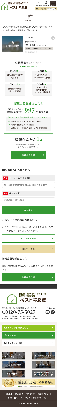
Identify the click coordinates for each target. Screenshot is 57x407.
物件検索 (39, 5)
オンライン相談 (14, 343)
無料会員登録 (28, 155)
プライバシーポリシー (41, 398)
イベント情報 (12, 398)
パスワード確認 (28, 238)
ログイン (28, 210)
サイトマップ (25, 398)
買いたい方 (19, 394)
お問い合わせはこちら (18, 327)
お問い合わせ (28, 248)
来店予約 (12, 335)
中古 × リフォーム (44, 394)
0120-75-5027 (20, 312)
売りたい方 (30, 394)
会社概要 (9, 394)
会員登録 (46, 5)
